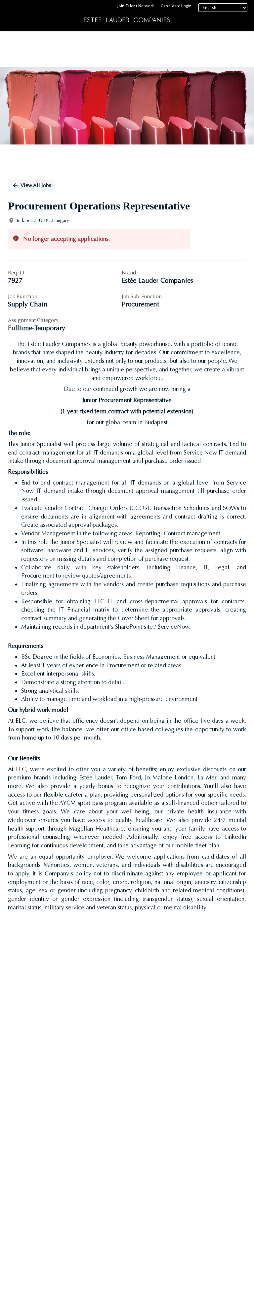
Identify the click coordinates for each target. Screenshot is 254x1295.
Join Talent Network (135, 6)
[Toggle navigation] (10, 17)
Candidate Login (176, 6)
